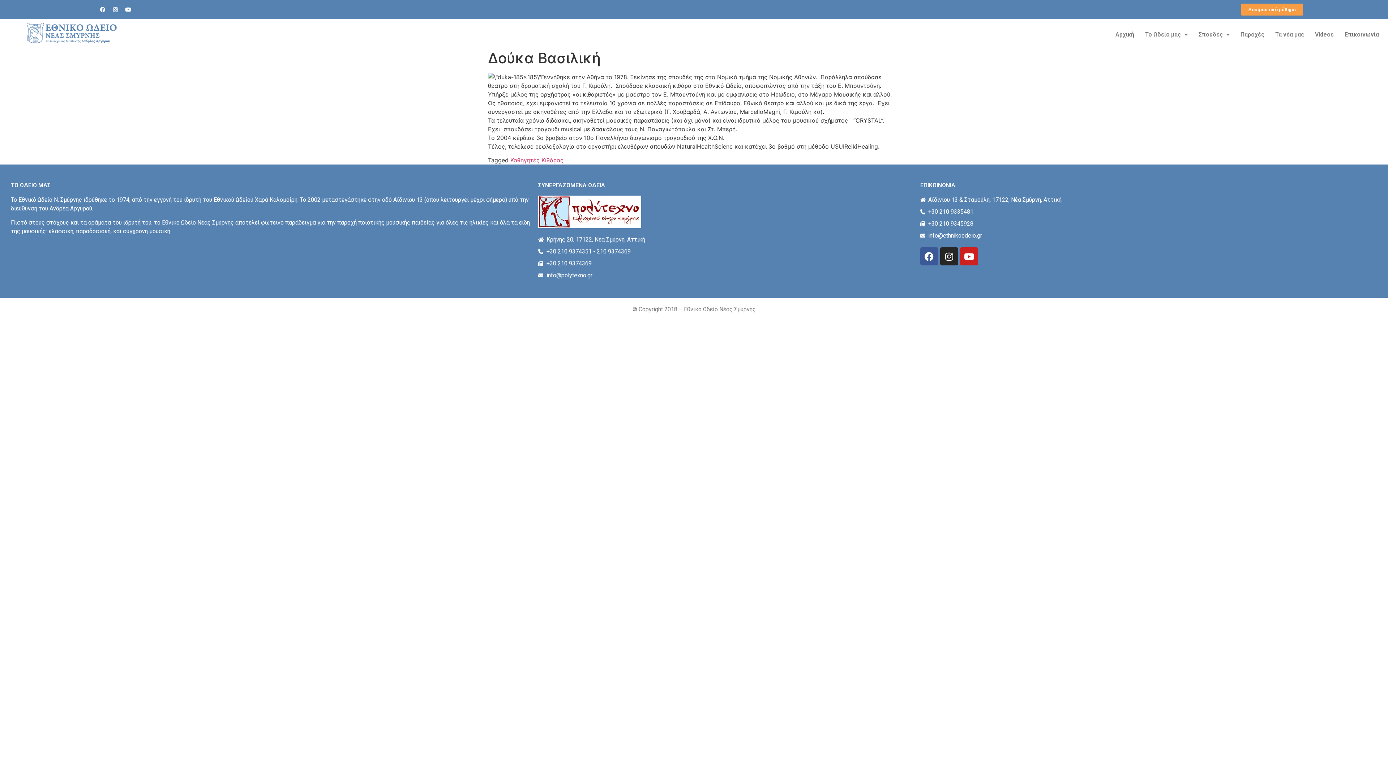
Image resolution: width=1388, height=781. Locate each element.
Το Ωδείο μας (1163, 34)
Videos (1324, 34)
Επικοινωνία (1362, 34)
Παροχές (1252, 34)
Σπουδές (1211, 34)
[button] (1166, 34)
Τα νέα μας (1289, 34)
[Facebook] (103, 9)
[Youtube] (128, 9)
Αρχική (1124, 34)
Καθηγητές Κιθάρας (537, 160)
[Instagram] (115, 9)
